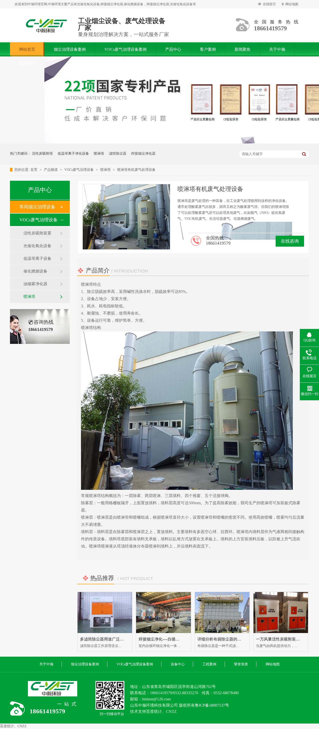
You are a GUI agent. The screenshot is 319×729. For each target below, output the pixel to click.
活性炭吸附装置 (37, 233)
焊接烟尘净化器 (143, 153)
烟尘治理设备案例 (70, 49)
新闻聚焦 (242, 49)
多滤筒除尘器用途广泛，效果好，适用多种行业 (122, 639)
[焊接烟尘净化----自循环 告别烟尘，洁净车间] (163, 612)
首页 (34, 170)
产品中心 (173, 49)
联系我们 (27, 63)
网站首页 (27, 49)
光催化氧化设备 (37, 246)
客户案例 (208, 49)
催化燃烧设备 (35, 271)
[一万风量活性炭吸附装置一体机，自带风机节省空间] (280, 612)
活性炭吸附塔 (42, 153)
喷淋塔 (99, 153)
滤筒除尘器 (117, 153)
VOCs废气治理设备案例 (125, 49)
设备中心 (178, 664)
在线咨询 (290, 241)
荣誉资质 (241, 664)
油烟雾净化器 (35, 284)
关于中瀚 (277, 49)
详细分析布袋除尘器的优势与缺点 (227, 639)
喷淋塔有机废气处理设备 (136, 170)
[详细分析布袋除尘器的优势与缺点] (222, 612)
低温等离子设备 (37, 258)
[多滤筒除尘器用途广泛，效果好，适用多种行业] (105, 612)
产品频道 (51, 170)
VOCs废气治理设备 (79, 170)
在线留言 (269, 4)
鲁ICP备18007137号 (212, 705)
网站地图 (291, 4)
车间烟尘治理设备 (37, 206)
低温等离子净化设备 (73, 153)
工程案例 (209, 664)
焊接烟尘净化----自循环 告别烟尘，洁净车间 (177, 639)
